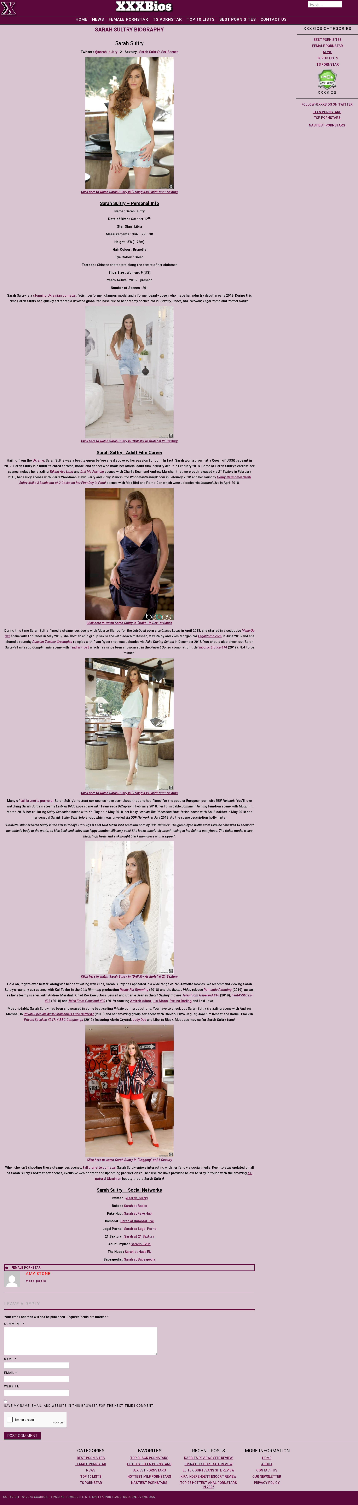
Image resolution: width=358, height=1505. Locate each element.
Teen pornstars (327, 112)
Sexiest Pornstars (149, 1470)
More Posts (36, 1281)
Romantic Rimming (218, 990)
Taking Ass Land (61, 472)
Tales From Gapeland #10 (200, 995)
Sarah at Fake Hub (138, 1213)
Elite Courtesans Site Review (208, 1470)
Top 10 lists (201, 19)
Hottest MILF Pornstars (149, 1477)
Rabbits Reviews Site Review (208, 1458)
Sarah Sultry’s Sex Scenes (158, 52)
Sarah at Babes (135, 1206)
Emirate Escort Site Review (208, 1464)
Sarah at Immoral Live (137, 1221)
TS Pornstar (167, 19)
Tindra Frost (79, 647)
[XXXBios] (144, 6)
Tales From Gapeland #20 (86, 1001)
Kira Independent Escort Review (208, 1477)
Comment (14, 1324)
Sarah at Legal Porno (140, 1229)
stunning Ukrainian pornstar (54, 295)
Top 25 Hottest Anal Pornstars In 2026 (208, 1485)
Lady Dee (139, 1020)
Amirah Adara (140, 1001)
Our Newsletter (266, 1477)
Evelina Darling (180, 1001)
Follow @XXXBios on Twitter (327, 104)
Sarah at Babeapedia (139, 1259)
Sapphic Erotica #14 (212, 647)
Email (10, 1372)
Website (11, 1386)
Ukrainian (114, 1179)
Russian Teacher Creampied (52, 642)
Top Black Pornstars (149, 1458)
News (98, 19)
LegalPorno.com (210, 636)
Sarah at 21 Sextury (139, 1236)
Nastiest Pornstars (327, 125)
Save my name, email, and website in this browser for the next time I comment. (79, 1405)
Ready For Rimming (134, 990)
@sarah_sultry (106, 52)
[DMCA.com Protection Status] (327, 79)
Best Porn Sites (237, 19)
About (266, 1464)
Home (81, 19)
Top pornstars (327, 118)
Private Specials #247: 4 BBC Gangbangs (53, 1020)
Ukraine (38, 460)
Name (10, 1359)
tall (23, 801)
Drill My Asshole (92, 472)
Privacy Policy (267, 1483)
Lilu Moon (160, 1001)
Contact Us (274, 19)
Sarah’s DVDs (141, 1244)
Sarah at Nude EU (138, 1252)
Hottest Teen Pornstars (149, 1464)
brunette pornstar (40, 801)
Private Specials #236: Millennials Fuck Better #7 (59, 1014)
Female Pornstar (128, 19)
